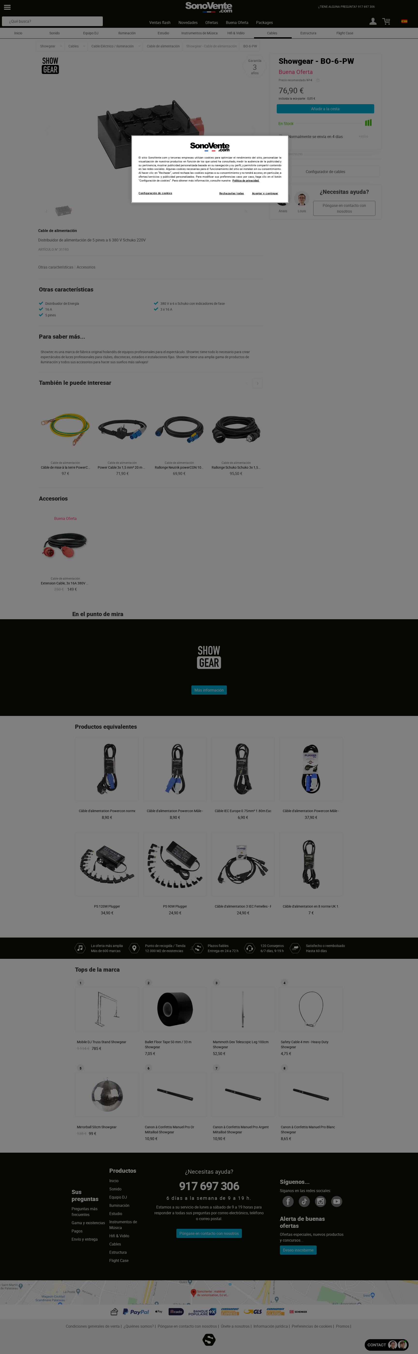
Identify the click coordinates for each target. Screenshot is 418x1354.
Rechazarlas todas (231, 193)
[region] (210, 169)
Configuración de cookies (155, 193)
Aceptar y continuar (265, 193)
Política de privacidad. (245, 180)
